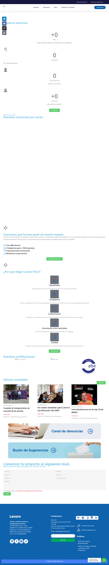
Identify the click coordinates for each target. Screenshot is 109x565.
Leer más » (6, 414)
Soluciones (46, 7)
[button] (1, 17)
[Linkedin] (4, 19)
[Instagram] (4, 28)
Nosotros (36, 7)
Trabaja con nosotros (68, 7)
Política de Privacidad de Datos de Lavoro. (29, 491)
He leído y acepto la (23, 491)
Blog (55, 7)
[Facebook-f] (16, 541)
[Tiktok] (4, 33)
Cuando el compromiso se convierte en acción (16, 409)
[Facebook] (4, 23)
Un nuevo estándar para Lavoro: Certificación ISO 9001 (53, 409)
